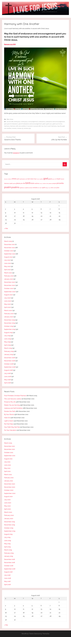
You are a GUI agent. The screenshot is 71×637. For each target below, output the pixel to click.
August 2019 (8, 332)
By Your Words (9, 414)
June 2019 (7, 339)
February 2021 (9, 276)
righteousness (28, 187)
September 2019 (9, 329)
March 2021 (8, 273)
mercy (41, 183)
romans (14, 128)
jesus (18, 183)
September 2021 (9, 254)
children (9, 179)
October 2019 (8, 326)
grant (44, 124)
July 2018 (7, 373)
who (52, 187)
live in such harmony (50, 126)
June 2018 (7, 376)
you (57, 187)
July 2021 (7, 260)
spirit (43, 187)
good (50, 179)
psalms (15, 187)
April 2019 (7, 345)
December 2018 (9, 357)
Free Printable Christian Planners (15, 395)
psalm (7, 187)
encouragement (33, 121)
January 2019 (8, 354)
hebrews (6, 183)
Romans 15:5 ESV (10, 44)
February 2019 (9, 351)
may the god (61, 126)
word (55, 187)
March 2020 (8, 310)
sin (38, 187)
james (14, 183)
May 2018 (7, 380)
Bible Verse (10, 119)
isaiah (11, 183)
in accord (29, 126)
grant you (49, 124)
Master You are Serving (12, 405)
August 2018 (8, 370)
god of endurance (12, 124)
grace (53, 179)
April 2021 (7, 269)
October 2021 (8, 251)
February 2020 (9, 313)
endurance (42, 121)
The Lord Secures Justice (12, 399)
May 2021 (7, 266)
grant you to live (57, 124)
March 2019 (8, 348)
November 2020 (9, 285)
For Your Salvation (10, 430)
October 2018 (8, 364)
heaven (62, 179)
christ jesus (24, 121)
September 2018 (9, 367)
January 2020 (8, 317)
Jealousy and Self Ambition (13, 408)
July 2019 (7, 335)
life (24, 183)
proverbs (60, 183)
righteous (22, 187)
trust (49, 187)
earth (17, 179)
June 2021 (7, 263)
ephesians (22, 179)
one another (7, 128)
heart (58, 179)
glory (41, 179)
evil (26, 179)
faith (28, 179)
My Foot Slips (8, 424)
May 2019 (7, 342)
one (47, 183)
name (44, 183)
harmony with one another (18, 126)
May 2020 (7, 304)
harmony (6, 126)
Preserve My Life (10, 402)
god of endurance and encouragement (30, 124)
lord (27, 182)
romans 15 (20, 128)
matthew (36, 183)
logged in (16, 153)
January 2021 (8, 279)
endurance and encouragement (55, 121)
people (54, 183)
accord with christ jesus (13, 121)
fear (35, 179)
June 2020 (7, 301)
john (22, 183)
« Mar (6, 228)
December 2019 (9, 320)
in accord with (37, 126)
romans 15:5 (27, 128)
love (32, 183)
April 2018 (7, 383)
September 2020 (9, 291)
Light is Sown (8, 421)
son (41, 187)
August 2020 (8, 295)
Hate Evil (7, 417)
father (32, 179)
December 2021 (9, 244)
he (55, 179)
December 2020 (9, 282)
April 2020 (7, 307)
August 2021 (8, 257)
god (5, 124)
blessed (6, 179)
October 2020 (8, 288)
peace (50, 183)
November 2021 (9, 247)
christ (14, 179)
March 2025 (8, 241)
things (46, 187)
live (42, 126)
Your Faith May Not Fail (11, 427)
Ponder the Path (9, 411)
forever (38, 179)
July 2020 (7, 298)
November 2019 (9, 323)
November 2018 (9, 361)
